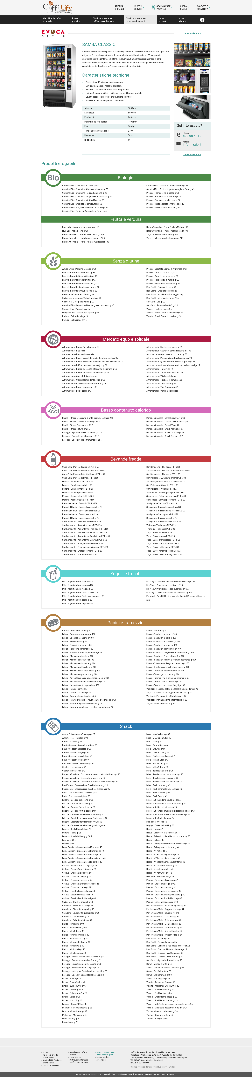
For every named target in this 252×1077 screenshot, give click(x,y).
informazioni (192, 144)
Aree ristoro (182, 19)
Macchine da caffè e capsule (52, 19)
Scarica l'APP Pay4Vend (163, 7)
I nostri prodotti (162, 19)
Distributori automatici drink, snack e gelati (136, 19)
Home (45, 1052)
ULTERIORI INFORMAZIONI (155, 1074)
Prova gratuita (76, 19)
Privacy (149, 1067)
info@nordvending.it (154, 1060)
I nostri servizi (138, 7)
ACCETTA (170, 1074)
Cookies (141, 1067)
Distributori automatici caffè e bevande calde (103, 19)
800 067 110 (192, 136)
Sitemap (134, 1067)
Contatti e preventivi (202, 7)
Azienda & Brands (120, 7)
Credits (172, 1067)
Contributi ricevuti (160, 1067)
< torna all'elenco (192, 33)
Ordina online (184, 7)
